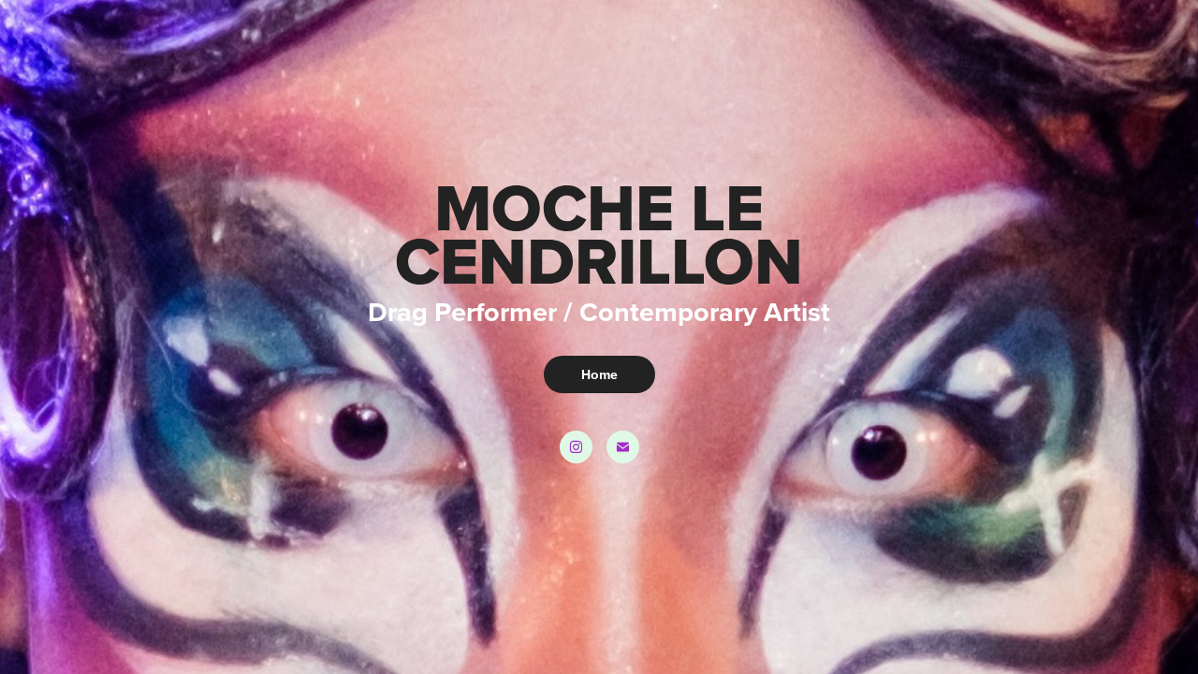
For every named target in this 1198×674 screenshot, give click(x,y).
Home (599, 374)
